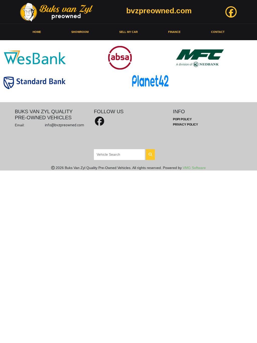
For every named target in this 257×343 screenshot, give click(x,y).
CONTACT (218, 31)
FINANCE (174, 31)
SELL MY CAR (128, 31)
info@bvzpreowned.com (64, 125)
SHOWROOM (80, 31)
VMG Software (194, 168)
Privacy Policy (185, 124)
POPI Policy (182, 119)
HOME (37, 31)
